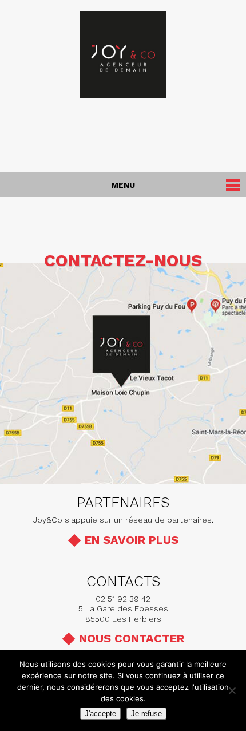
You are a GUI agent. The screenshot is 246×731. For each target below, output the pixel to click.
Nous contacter (131, 638)
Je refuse (146, 713)
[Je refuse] (231, 690)
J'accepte (100, 713)
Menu (123, 184)
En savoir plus (131, 540)
